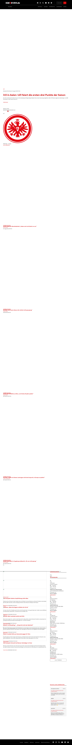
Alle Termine (58, 660)
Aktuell (40, 6)
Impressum (37, 742)
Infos (64, 6)
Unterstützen (59, 2)
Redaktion (26, 742)
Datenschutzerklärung (45, 742)
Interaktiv (52, 6)
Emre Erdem (5, 562)
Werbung (32, 742)
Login (65, 2)
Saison (46, 6)
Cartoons (59, 6)
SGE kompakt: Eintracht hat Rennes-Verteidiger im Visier (17, 643)
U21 (4, 88)
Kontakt (21, 742)
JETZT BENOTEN (6, 145)
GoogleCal (53, 594)
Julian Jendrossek (6, 478)
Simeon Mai (5, 227)
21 (16, 650)
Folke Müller (5, 311)
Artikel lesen (5, 102)
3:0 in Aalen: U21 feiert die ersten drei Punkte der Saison (34, 94)
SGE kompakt (5, 641)
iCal (50, 594)
